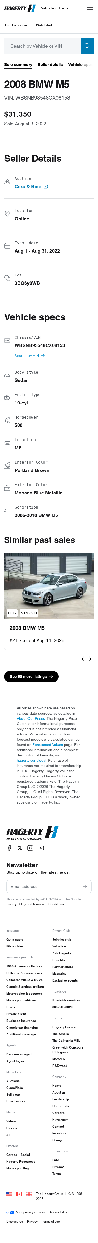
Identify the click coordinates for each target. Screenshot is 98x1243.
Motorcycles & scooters (24, 993)
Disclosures (14, 1221)
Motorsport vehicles (21, 1000)
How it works (15, 1101)
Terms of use (51, 1221)
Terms (57, 1173)
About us (59, 1092)
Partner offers (62, 966)
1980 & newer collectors (24, 966)
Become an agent (19, 1054)
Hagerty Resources (21, 1161)
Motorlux (58, 1059)
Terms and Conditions (48, 904)
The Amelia (60, 1033)
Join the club (61, 939)
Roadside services (66, 1000)
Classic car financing (22, 1027)
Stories (11, 1128)
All (8, 1134)
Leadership (60, 1099)
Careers (58, 1112)
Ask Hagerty (61, 953)
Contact (58, 1126)
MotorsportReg (17, 1168)
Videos (11, 1121)
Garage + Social (18, 1154)
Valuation (59, 946)
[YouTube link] (41, 848)
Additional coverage (21, 1034)
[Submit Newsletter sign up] (85, 886)
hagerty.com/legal (31, 760)
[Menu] (89, 8)
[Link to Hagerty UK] (29, 1193)
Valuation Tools (54, 8)
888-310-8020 (62, 1007)
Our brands (60, 1106)
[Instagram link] (30, 848)
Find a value (16, 25)
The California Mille (66, 1040)
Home (56, 1085)
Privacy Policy (16, 904)
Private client (16, 1014)
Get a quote (14, 939)
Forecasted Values (47, 745)
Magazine (59, 973)
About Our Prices (31, 718)
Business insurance (21, 1020)
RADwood (59, 1065)
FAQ (55, 1160)
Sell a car (13, 1094)
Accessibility (58, 1212)
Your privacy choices (30, 1212)
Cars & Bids (28, 186)
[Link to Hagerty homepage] (32, 833)
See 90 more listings (28, 676)
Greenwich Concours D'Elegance (68, 1050)
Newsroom (60, 1119)
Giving (57, 1140)
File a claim (14, 946)
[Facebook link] (9, 848)
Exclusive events (65, 980)
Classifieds (14, 1087)
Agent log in (15, 1061)
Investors (59, 1133)
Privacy (58, 1166)
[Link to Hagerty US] (9, 1193)
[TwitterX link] (20, 848)
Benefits (58, 960)
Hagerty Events (64, 1027)
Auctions (13, 1081)
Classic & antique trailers (25, 986)
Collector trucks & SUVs (24, 980)
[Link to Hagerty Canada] (19, 1193)
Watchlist (44, 25)
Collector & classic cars (24, 973)
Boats (10, 1007)
